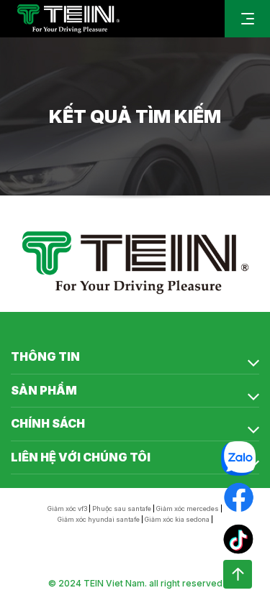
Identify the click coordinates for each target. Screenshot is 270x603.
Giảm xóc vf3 (67, 508)
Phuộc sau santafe (121, 508)
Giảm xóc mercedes (187, 508)
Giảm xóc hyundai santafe (99, 519)
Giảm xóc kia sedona (177, 519)
